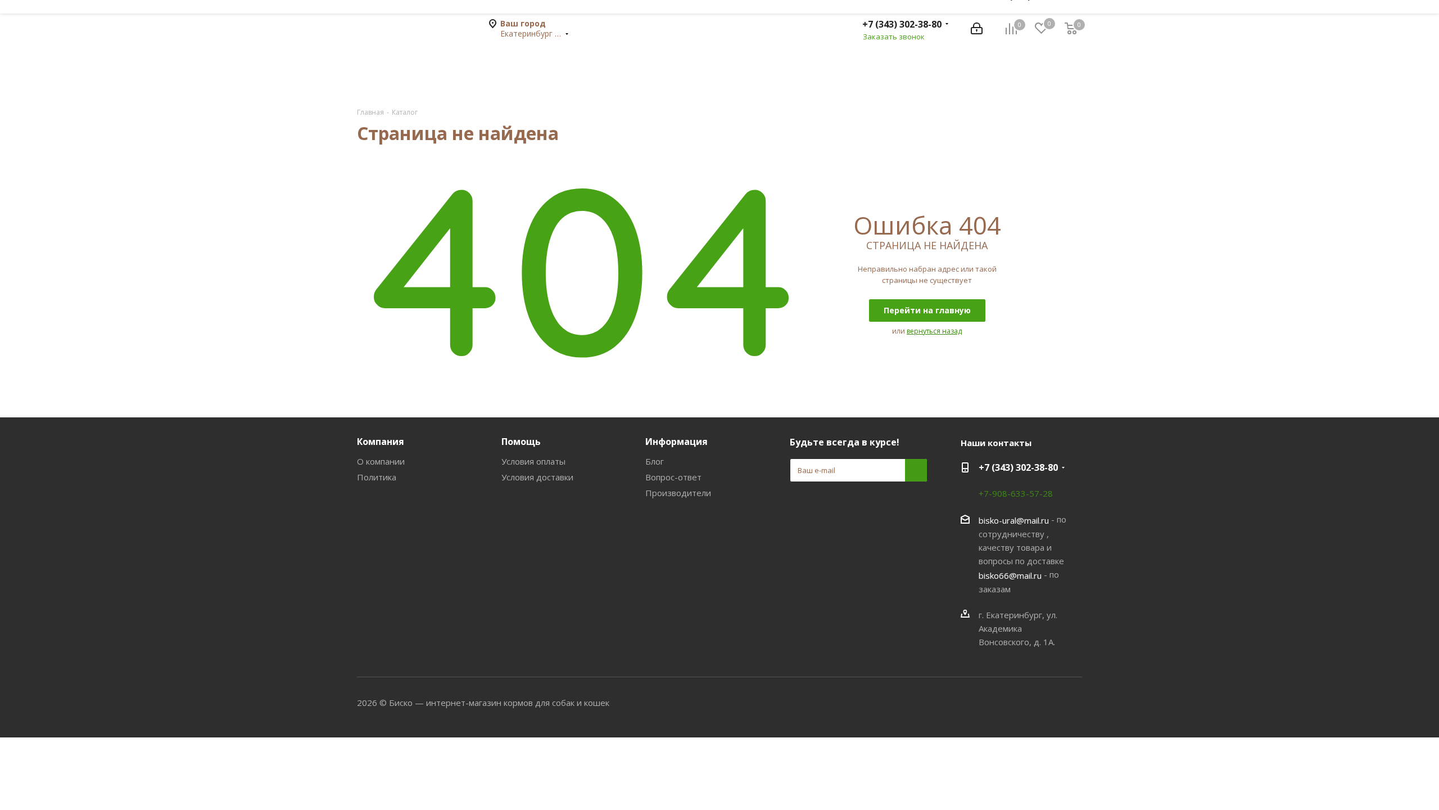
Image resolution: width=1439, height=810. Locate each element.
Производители (678, 492)
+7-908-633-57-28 (1016, 493)
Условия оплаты (533, 461)
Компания (380, 441)
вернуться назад (934, 331)
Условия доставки (537, 477)
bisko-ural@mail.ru (1014, 520)
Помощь (521, 441)
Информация (676, 441)
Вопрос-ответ (673, 477)
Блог (654, 461)
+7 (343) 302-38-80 (902, 24)
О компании (381, 461)
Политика (376, 477)
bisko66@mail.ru (1010, 575)
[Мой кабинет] (977, 28)
